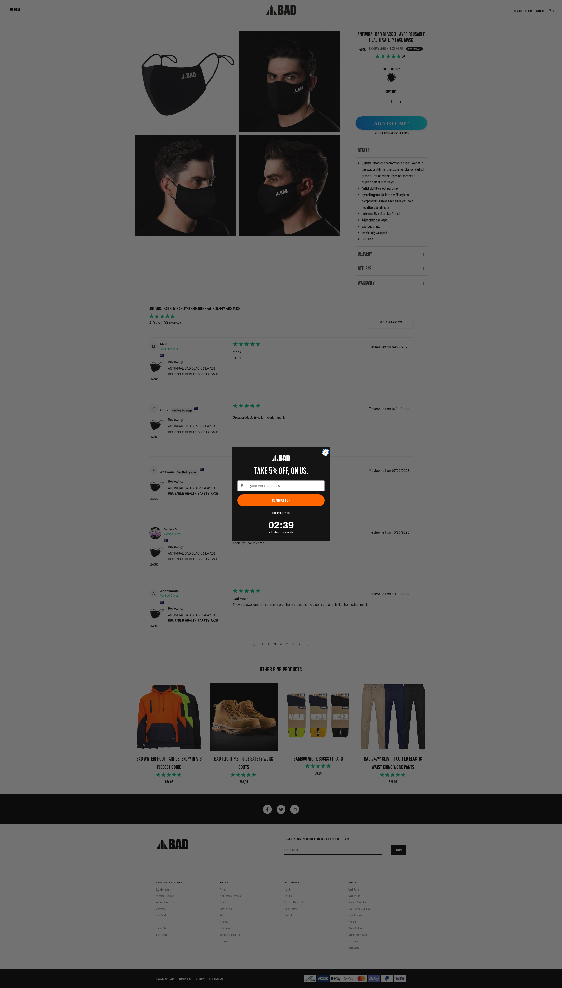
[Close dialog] (326, 452)
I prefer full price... (281, 512)
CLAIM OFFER (281, 500)
